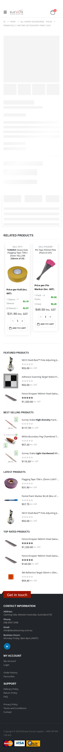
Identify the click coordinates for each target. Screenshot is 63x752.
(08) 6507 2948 (11, 622)
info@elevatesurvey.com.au (18, 630)
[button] (6, 12)
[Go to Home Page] (4, 22)
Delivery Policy (11, 689)
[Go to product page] (11, 364)
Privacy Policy (11, 704)
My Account (10, 661)
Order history (11, 672)
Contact (8, 712)
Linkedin (7, 646)
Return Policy (10, 692)
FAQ (6, 696)
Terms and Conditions (15, 708)
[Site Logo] (16, 12)
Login (6, 664)
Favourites (9, 676)
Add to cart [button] (19, 328)
